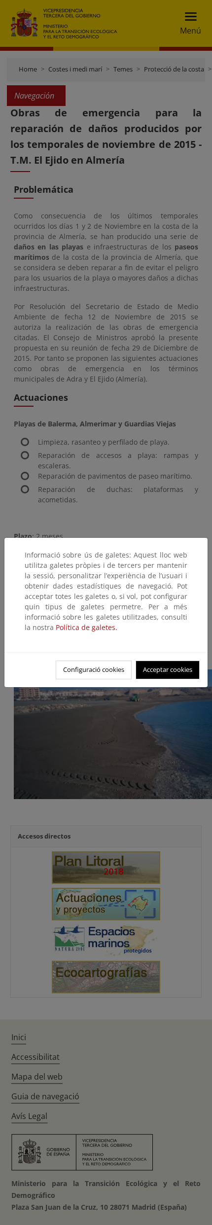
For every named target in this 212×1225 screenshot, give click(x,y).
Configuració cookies (93, 669)
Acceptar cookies (167, 669)
